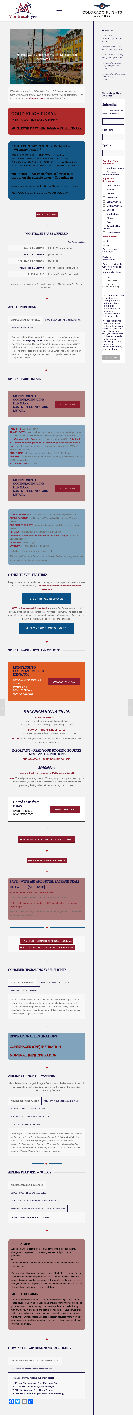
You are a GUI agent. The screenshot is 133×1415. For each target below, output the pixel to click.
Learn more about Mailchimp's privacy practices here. (112, 345)
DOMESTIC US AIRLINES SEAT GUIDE (30, 1217)
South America (114, 206)
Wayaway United (34, 340)
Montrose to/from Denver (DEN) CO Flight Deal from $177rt (112, 38)
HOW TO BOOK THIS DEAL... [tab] (23, 982)
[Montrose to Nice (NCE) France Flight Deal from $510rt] (2, 707)
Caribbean (112, 198)
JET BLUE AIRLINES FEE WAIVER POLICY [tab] (28, 1108)
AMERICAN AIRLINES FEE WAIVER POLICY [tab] (61, 1101)
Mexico (110, 189)
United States (113, 185)
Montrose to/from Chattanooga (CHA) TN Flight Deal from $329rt (113, 77)
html (108, 241)
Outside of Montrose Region (111, 173)
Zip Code (106, 145)
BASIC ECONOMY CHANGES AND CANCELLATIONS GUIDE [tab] (35, 1201)
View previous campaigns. (109, 250)
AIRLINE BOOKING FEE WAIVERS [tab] (25, 1101)
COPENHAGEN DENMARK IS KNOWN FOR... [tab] (63, 320)
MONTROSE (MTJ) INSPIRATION (33, 1055)
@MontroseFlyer (45, 1386)
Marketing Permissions (108, 258)
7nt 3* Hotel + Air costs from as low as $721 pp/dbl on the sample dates (42, 175)
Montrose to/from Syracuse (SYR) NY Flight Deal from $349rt (112, 66)
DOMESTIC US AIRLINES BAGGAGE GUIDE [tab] (28, 1193)
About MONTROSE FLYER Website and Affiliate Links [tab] (31, 1368)
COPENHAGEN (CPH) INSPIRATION (35, 1047)
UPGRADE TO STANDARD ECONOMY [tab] (55, 982)
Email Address (110, 114)
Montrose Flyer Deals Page (37, 1389)
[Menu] (58, 10)
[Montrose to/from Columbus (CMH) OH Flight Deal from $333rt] (130, 707)
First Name (107, 130)
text (107, 245)
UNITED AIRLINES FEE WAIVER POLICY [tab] (27, 1124)
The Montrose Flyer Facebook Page (41, 1383)
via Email (31, 1393)
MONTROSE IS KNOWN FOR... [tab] (23, 327)
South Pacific (113, 233)
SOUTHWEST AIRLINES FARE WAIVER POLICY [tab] (30, 1116)
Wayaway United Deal (24, 439)
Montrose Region (115, 168)
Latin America (114, 202)
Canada (110, 193)
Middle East (113, 214)
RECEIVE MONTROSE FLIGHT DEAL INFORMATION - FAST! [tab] (35, 1360)
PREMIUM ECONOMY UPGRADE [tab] (24, 990)
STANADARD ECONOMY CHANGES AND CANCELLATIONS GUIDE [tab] (38, 1208)
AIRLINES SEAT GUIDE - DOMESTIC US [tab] (27, 1185)
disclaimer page (37, 98)
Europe (110, 210)
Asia (109, 222)
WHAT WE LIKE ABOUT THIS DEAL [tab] (25, 320)
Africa (110, 218)
